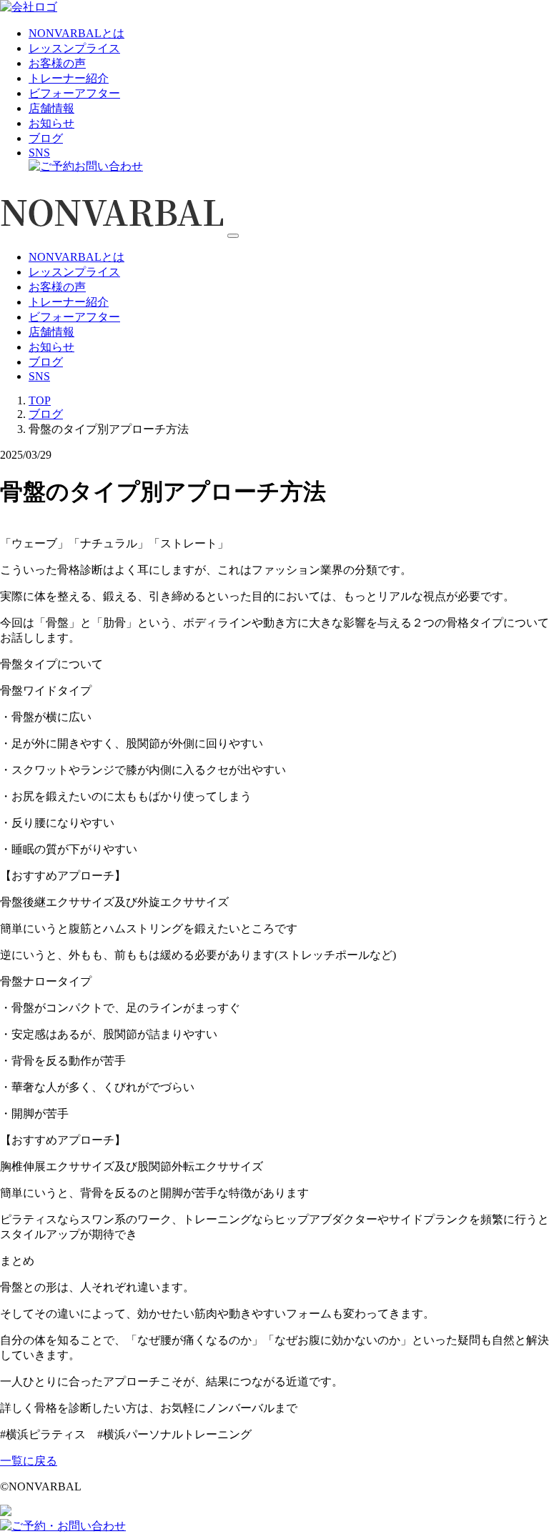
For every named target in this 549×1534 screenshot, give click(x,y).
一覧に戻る (28, 1461)
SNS (39, 152)
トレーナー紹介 (69, 78)
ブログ (46, 138)
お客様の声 (57, 63)
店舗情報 (51, 108)
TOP (40, 400)
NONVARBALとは (76, 33)
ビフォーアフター (74, 93)
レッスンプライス (74, 48)
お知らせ (51, 123)
